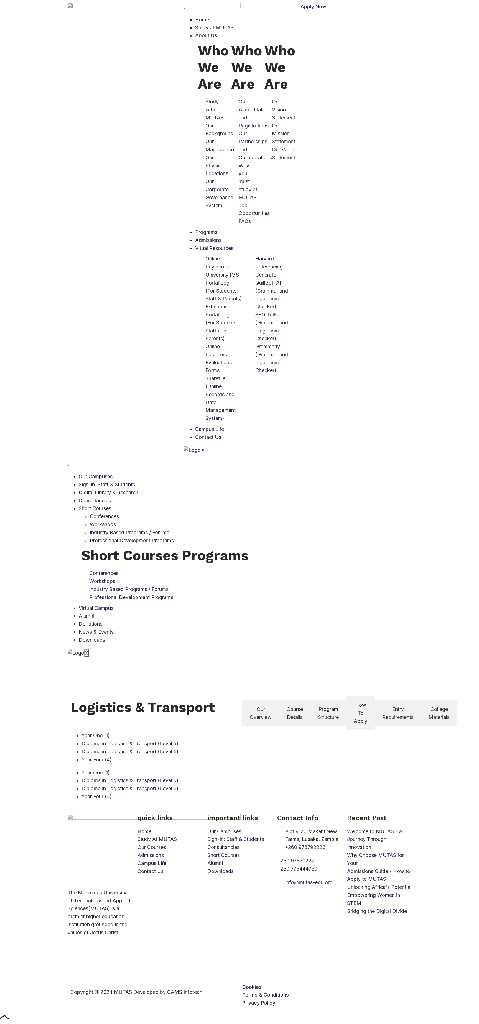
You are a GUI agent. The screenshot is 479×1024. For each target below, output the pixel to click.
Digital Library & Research (108, 492)
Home (202, 19)
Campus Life (209, 429)
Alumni (86, 616)
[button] (252, 987)
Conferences (104, 516)
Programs (206, 232)
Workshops (103, 524)
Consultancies (95, 500)
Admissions (208, 240)
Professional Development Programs (132, 540)
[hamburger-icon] (184, 8)
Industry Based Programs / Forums (129, 532)
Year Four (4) (96, 759)
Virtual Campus (96, 608)
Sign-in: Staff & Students (107, 484)
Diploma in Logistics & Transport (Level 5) (130, 743)
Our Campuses (96, 476)
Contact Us (208, 437)
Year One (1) (95, 735)
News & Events (96, 632)
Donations (90, 624)
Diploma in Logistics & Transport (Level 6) (130, 751)
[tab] (260, 713)
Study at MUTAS (214, 27)
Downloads (92, 640)
